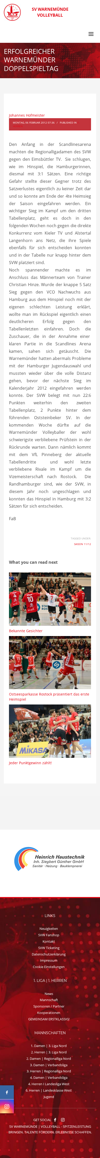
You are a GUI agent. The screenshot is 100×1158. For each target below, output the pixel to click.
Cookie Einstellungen (49, 966)
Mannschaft (49, 1000)
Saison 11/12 (82, 544)
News (49, 993)
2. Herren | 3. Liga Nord (49, 1052)
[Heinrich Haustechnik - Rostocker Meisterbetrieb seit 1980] (50, 860)
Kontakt (49, 941)
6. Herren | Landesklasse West (49, 1090)
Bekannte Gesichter (26, 630)
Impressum (48, 960)
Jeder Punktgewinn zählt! (30, 762)
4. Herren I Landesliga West (48, 1084)
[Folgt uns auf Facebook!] (55, 1120)
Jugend (49, 1096)
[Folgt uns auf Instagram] (7, 1106)
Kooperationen (48, 1012)
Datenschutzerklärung (49, 954)
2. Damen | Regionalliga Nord (48, 1058)
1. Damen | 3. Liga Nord (49, 1045)
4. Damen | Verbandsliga (48, 1077)
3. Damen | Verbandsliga (48, 1065)
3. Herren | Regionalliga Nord (49, 1071)
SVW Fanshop (48, 935)
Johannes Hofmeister (27, 115)
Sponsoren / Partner (48, 1006)
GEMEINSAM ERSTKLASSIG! (48, 1019)
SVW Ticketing (48, 947)
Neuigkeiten (48, 928)
